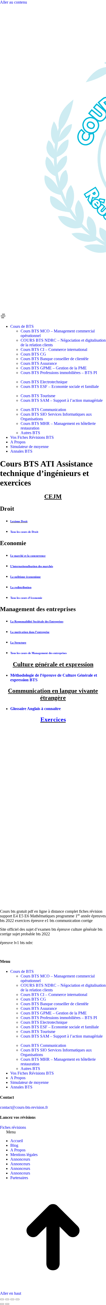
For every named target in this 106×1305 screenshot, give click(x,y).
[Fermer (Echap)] (2, 1299)
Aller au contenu (13, 2)
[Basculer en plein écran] (12, 1299)
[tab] (53, 496)
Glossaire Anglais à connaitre (35, 708)
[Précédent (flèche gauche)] (2, 1304)
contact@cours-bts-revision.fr (24, 1107)
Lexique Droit (19, 521)
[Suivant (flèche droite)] (7, 1304)
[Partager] (7, 1299)
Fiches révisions (13, 1127)
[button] (53, 316)
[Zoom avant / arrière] (17, 1299)
